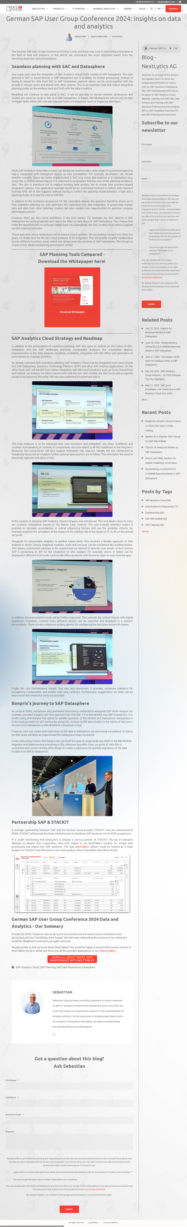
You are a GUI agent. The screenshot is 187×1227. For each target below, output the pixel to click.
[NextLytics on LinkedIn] (180, 2)
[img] (170, 48)
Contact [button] (173, 9)
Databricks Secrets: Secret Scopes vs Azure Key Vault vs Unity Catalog (163, 426)
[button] (146, 48)
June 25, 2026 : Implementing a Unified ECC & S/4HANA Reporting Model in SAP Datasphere (162, 346)
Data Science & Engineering (161, 506)
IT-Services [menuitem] (78, 9)
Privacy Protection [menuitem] (110, 1222)
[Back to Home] (14, 8)
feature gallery (107, 950)
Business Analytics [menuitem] (104, 9)
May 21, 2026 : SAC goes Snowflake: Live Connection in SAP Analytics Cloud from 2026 (163, 389)
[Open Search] (152, 8)
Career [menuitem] (127, 9)
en (159, 8)
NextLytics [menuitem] (38, 9)
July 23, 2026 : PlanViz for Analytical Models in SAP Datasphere (158, 332)
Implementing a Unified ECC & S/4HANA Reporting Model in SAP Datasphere (162, 474)
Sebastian (80, 36)
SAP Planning (48, 967)
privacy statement (97, 1189)
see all (145, 531)
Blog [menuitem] (142, 9)
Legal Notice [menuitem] (93, 1222)
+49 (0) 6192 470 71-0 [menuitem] (144, 2)
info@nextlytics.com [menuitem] (166, 2)
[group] (161, 48)
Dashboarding (154, 512)
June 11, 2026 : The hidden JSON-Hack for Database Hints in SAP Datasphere (162, 361)
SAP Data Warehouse (69, 967)
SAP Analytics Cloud (27, 967)
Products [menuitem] (58, 9)
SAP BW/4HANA (156, 518)
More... (145, 399)
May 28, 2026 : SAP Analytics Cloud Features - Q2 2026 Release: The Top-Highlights (163, 375)
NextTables (82, 846)
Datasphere (88, 967)
